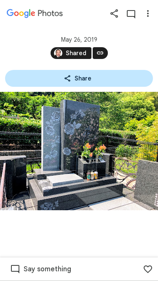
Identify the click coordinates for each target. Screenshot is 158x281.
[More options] (147, 13)
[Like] (148, 269)
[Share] (114, 13)
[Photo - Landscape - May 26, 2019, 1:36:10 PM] (79, 151)
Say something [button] (47, 269)
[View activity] (131, 13)
